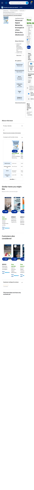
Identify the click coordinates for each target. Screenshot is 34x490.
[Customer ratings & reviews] (22, 282)
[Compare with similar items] (22, 137)
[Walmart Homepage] (6, 3)
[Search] (27, 3)
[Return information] (28, 44)
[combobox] (19, 2)
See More (12, 179)
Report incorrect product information (12, 133)
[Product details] (22, 126)
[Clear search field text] (24, 2)
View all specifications (20, 102)
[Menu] (2, 3)
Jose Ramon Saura (19, 18)
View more (18, 55)
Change (30, 77)
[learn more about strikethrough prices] (31, 25)
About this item (7, 121)
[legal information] (31, 27)
